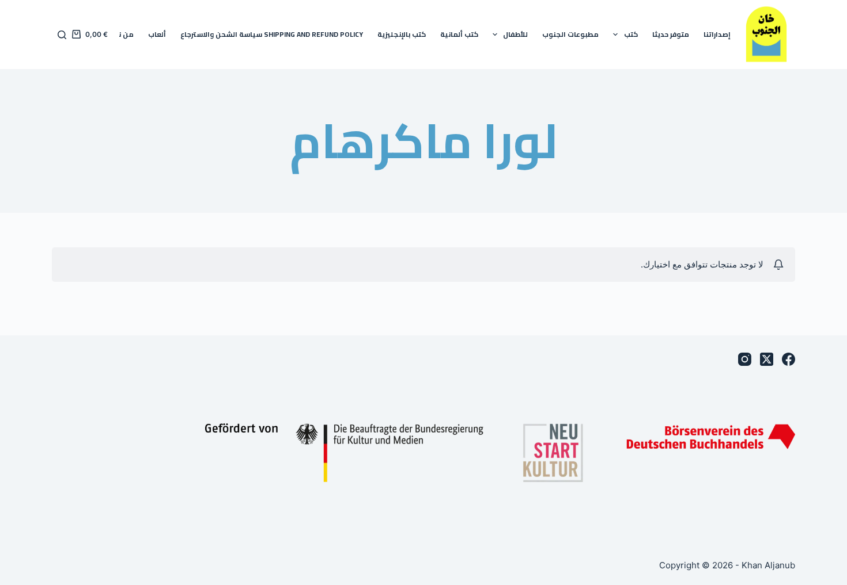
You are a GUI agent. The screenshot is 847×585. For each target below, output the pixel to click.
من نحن (121, 34)
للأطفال (515, 34)
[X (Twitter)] (766, 359)
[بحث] (62, 34)
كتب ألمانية (459, 34)
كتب (631, 34)
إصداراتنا (717, 34)
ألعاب (157, 34)
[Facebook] (788, 359)
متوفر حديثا (670, 34)
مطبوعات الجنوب (570, 34)
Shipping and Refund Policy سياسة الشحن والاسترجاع (271, 34)
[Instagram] (744, 359)
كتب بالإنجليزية (401, 34)
